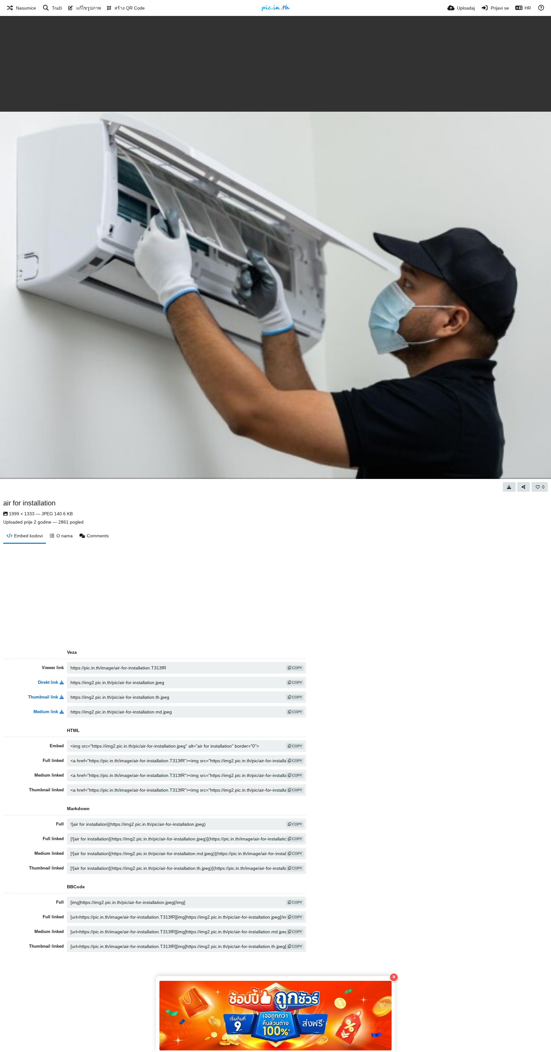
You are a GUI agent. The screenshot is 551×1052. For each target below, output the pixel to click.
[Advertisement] (275, 63)
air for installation (29, 503)
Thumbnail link (43, 697)
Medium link (45, 711)
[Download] (509, 487)
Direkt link (48, 682)
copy (296, 668)
